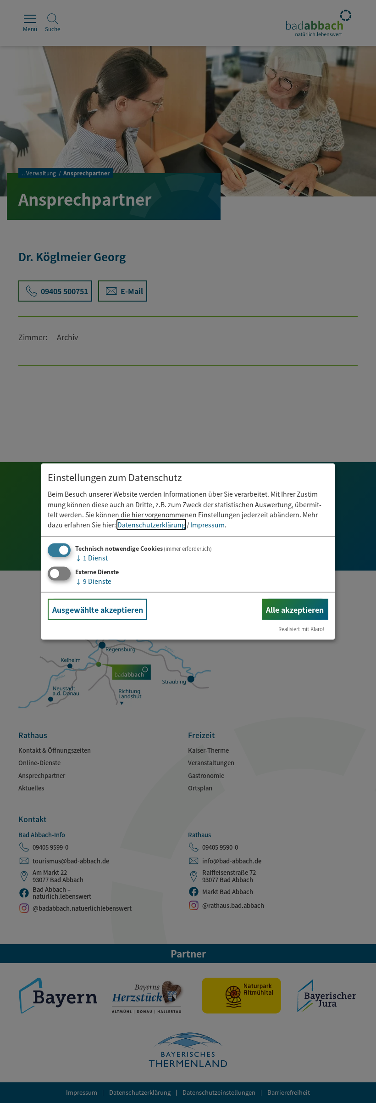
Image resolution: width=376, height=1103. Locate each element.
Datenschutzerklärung (151, 524)
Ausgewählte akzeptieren (97, 609)
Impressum (207, 524)
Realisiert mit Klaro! (301, 629)
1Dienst (91, 557)
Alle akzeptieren (295, 609)
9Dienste (93, 580)
